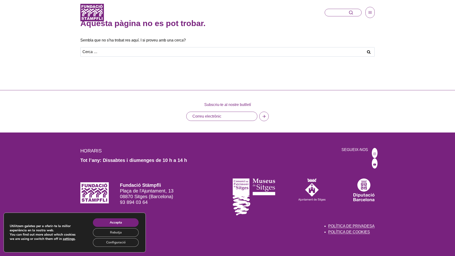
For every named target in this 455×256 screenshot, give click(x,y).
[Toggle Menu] (370, 12)
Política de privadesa (351, 226)
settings (69, 239)
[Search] (351, 12)
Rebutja (116, 232)
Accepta (116, 222)
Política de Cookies (349, 232)
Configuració (116, 242)
